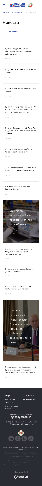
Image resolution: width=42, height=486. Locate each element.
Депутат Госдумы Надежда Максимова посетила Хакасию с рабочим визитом (18, 51)
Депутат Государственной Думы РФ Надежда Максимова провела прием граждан (20, 131)
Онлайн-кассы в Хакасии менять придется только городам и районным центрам (18, 252)
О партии (8, 396)
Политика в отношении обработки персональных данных (21, 462)
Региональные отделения (10, 401)
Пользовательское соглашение (21, 457)
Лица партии (28, 396)
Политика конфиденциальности (21, 459)
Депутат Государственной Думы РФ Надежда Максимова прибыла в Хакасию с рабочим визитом (20, 109)
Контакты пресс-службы (11, 407)
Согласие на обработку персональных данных (21, 465)
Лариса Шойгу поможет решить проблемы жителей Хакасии (18, 287)
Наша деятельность (19, 12)
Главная (6, 12)
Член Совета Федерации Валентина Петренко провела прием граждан (20, 169)
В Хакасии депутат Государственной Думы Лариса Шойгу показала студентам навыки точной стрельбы (20, 370)
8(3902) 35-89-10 (21, 417)
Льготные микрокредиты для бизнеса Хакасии (17, 187)
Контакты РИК (29, 400)
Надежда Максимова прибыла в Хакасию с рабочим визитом (18, 150)
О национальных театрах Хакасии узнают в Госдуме (19, 270)
